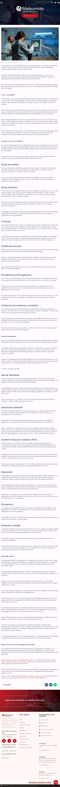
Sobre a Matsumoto (24, 725)
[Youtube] (58, 2)
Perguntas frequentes (25, 733)
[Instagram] (52, 2)
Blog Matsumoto (24, 744)
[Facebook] (55, 2)
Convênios (22, 722)
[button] (30, 15)
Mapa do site (22, 736)
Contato (21, 728)
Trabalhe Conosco (24, 739)
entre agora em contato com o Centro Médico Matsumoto (29, 678)
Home (20, 719)
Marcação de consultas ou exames (40, 782)
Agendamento (23, 730)
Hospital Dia (22, 742)
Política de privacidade (25, 747)
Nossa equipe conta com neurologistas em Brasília (16, 660)
